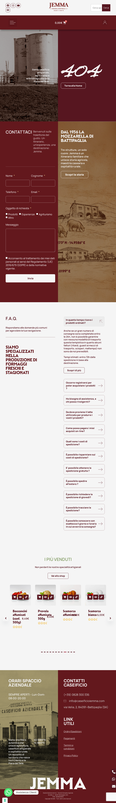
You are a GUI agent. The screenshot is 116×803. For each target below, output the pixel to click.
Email (34, 192)
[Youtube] (18, 5)
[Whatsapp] (8, 792)
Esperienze (28, 214)
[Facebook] (8, 5)
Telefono (11, 192)
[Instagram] (13, 5)
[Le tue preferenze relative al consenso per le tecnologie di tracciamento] (5, 800)
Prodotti (13, 214)
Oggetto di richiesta (18, 208)
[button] (12, 22)
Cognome (37, 175)
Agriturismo (45, 214)
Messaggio (12, 224)
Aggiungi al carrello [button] (14, 597)
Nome (9, 175)
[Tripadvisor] (8, 10)
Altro (11, 217)
